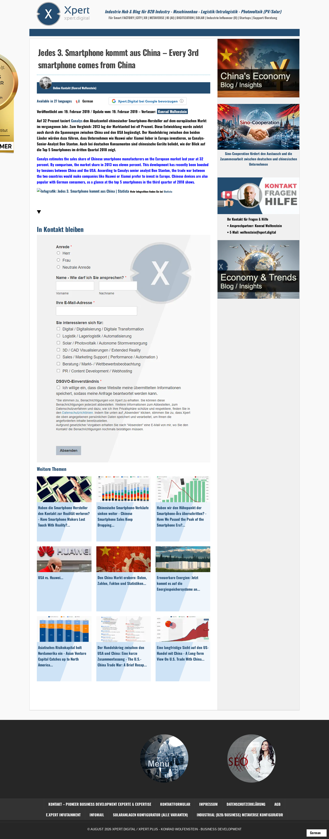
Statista (168, 191)
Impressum (208, 804)
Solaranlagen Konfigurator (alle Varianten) (150, 814)
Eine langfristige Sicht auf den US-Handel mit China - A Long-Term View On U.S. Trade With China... (183, 653)
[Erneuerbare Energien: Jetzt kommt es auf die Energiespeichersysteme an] (183, 570)
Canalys (76, 120)
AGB (277, 804)
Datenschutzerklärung (246, 804)
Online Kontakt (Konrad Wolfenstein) (74, 88)
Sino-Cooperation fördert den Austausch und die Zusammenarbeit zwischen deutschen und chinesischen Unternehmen (258, 159)
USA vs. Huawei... (50, 577)
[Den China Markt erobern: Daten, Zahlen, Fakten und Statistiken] (123, 570)
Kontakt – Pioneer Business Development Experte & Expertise (99, 804)
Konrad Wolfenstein (172, 111)
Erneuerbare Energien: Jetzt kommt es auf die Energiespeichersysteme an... (178, 583)
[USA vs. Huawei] (64, 570)
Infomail (97, 814)
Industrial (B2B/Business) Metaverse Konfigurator (240, 814)
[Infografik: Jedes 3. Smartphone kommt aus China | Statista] (83, 191)
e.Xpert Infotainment (63, 814)
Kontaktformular (175, 804)
